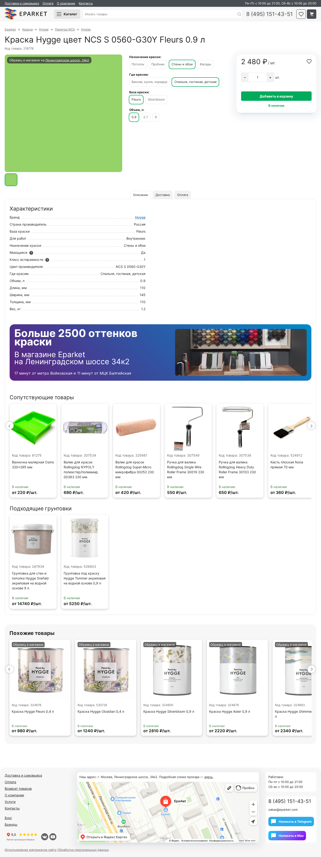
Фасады (205, 64)
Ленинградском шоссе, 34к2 (67, 60)
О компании (66, 3)
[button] (10, 425)
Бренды (11, 824)
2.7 (145, 117)
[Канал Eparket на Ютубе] (52, 836)
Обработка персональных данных (83, 850)
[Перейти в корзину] (311, 14)
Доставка (163, 195)
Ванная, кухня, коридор (149, 82)
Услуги (10, 802)
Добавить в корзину (276, 96)
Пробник (157, 64)
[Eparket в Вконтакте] (44, 836)
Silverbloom (156, 99)
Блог (8, 818)
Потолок (138, 64)
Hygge (140, 217)
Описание (140, 195)
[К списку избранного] (301, 14)
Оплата (48, 3)
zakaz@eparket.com (283, 809)
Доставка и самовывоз (22, 3)
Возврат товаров (18, 788)
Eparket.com (26, 14)
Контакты (86, 3)
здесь (208, 777)
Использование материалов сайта (30, 850)
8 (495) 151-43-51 (269, 14)
